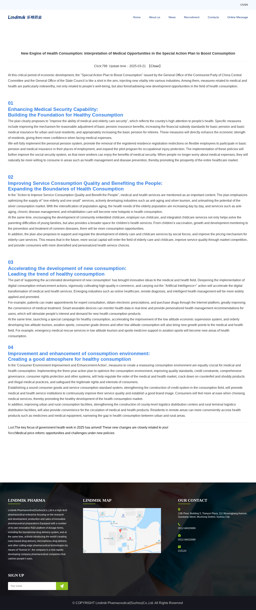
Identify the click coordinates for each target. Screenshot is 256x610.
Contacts (213, 17)
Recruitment (191, 17)
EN (246, 4)
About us (154, 17)
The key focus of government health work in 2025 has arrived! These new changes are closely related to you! (91, 427)
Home (137, 17)
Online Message (237, 17)
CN (242, 4)
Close (155, 66)
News (172, 17)
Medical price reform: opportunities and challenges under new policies (64, 433)
